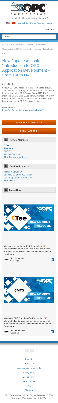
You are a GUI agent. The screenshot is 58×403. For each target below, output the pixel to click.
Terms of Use (29, 381)
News (4, 45)
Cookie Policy (29, 377)
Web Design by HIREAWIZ (34, 398)
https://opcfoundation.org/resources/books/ (22, 110)
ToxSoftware (9, 180)
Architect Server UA (13, 172)
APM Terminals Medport (15, 157)
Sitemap (29, 390)
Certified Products (19, 166)
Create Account (37, 23)
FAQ (29, 386)
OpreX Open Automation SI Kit (18, 178)
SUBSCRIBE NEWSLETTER (29, 122)
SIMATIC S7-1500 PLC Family (18, 175)
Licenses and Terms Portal (29, 368)
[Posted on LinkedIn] (52, 259)
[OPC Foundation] (29, 8)
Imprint (28, 359)
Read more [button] (9, 254)
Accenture (8, 148)
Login (49, 23)
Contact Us (23, 23)
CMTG (7, 151)
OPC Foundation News (18, 45)
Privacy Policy (29, 372)
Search (48, 29)
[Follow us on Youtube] (32, 350)
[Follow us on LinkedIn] (27, 350)
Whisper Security (12, 154)
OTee (6, 145)
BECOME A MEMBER (29, 131)
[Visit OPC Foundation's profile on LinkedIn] (7, 259)
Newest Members (18, 140)
